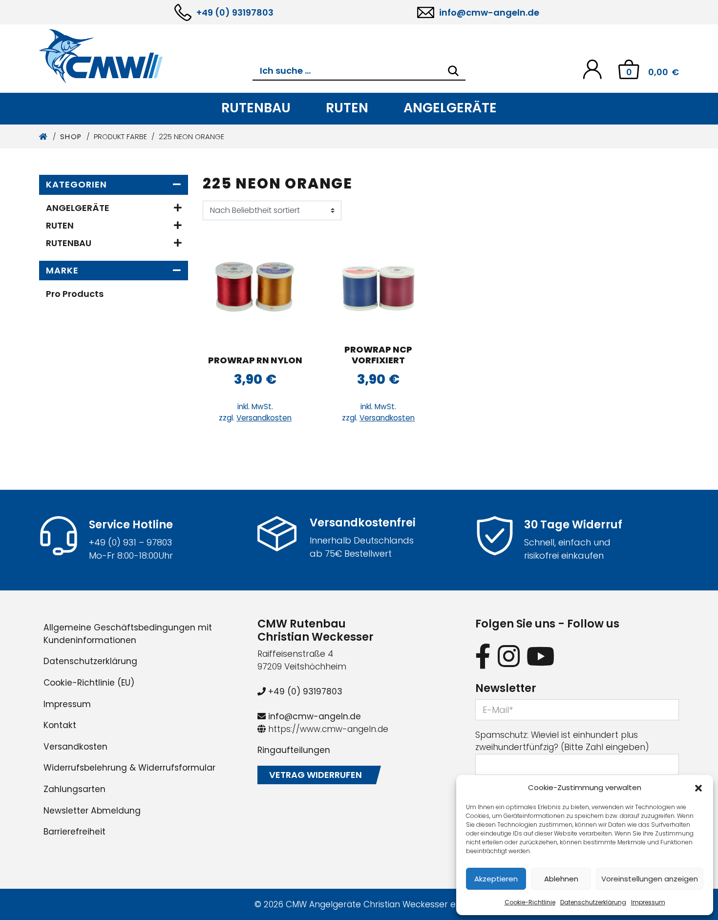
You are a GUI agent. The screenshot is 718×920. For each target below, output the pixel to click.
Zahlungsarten (74, 789)
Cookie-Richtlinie (530, 902)
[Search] (453, 71)
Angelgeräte (450, 108)
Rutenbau (256, 108)
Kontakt (59, 725)
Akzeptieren (496, 879)
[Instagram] (509, 656)
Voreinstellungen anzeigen (649, 879)
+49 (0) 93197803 (235, 12)
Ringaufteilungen (293, 750)
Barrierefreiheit (74, 831)
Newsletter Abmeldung (92, 810)
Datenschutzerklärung (593, 902)
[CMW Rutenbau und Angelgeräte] (146, 56)
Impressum (648, 902)
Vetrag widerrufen (315, 775)
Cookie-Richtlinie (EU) (88, 683)
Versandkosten (264, 418)
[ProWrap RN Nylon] (255, 286)
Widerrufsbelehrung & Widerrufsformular (129, 768)
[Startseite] (43, 137)
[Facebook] (483, 656)
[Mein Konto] (592, 69)
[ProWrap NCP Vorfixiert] (378, 286)
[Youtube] (541, 656)
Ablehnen (561, 879)
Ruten (347, 108)
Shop (71, 137)
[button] (698, 788)
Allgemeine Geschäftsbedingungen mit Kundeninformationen (127, 634)
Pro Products (75, 294)
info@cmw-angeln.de (489, 12)
